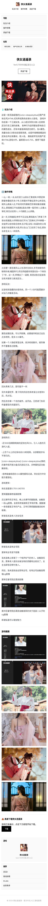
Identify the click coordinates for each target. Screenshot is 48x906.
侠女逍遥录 (26, 4)
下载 (6, 829)
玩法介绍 (15, 9)
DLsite (5, 881)
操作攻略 (24, 9)
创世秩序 (6, 885)
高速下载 (33, 9)
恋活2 (5, 872)
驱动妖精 (6, 876)
